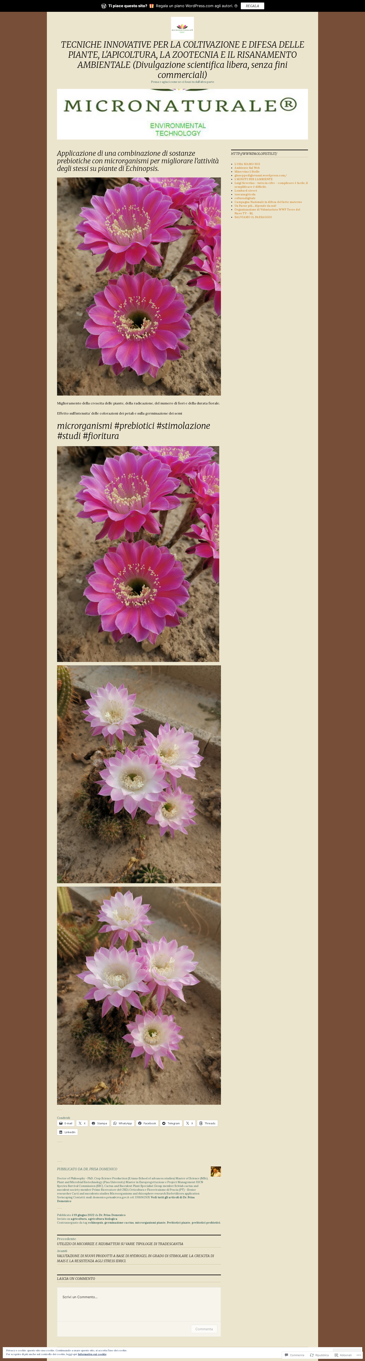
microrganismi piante (150, 1222)
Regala (252, 6)
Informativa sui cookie (92, 1354)
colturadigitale (245, 198)
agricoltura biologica (102, 1219)
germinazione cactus (119, 1222)
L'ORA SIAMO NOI (247, 164)
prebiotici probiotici (206, 1222)
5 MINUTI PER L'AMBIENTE (253, 179)
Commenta (204, 1329)
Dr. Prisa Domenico (112, 1215)
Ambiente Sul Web (247, 168)
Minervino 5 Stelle (247, 171)
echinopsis (95, 1222)
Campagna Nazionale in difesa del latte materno (268, 202)
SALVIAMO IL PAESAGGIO (253, 217)
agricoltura (79, 1219)
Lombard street (245, 190)
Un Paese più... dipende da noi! (255, 206)
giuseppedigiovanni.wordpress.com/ (260, 175)
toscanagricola (245, 194)
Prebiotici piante (178, 1222)
